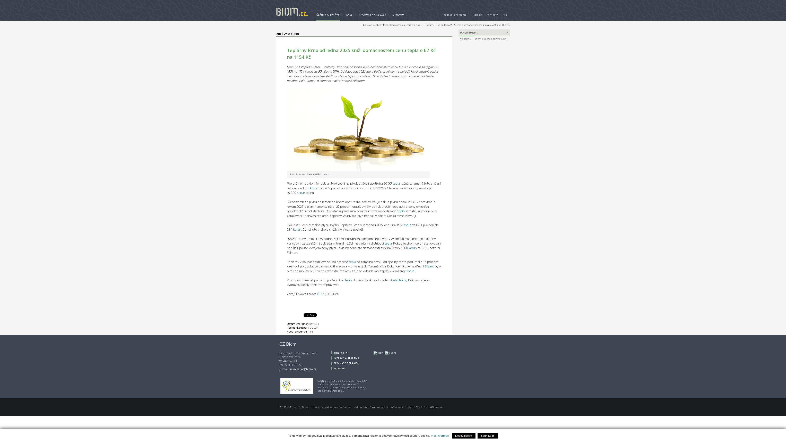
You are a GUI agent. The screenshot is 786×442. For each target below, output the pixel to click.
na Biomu (465, 38)
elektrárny (400, 280)
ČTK (320, 294)
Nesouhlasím (463, 435)
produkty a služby (372, 14)
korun (314, 188)
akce (349, 14)
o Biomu (398, 14)
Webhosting (361, 407)
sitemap (476, 14)
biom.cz (367, 25)
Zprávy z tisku (287, 34)
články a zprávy (328, 14)
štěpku (429, 266)
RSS (505, 14)
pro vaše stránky (346, 363)
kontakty (492, 14)
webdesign (379, 407)
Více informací (440, 435)
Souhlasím (488, 435)
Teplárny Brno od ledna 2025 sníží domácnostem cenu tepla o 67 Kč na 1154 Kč (467, 25)
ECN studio (436, 407)
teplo (401, 211)
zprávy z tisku (414, 25)
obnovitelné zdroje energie (389, 25)
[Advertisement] (484, 68)
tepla (396, 183)
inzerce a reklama (455, 14)
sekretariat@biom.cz (302, 369)
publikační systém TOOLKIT (407, 407)
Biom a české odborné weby (491, 38)
